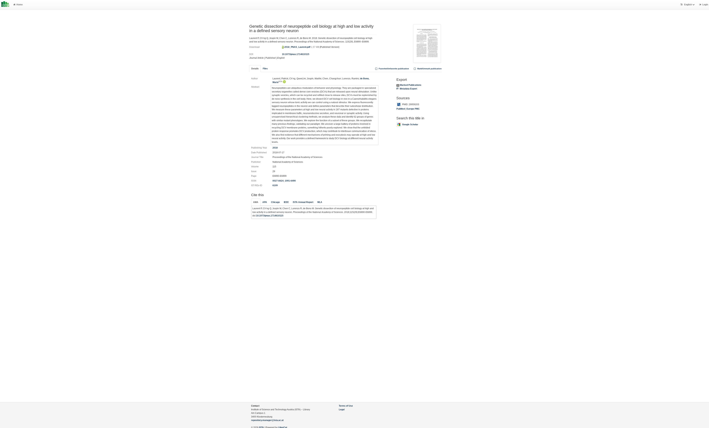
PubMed (400, 109)
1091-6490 (290, 181)
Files (265, 68)
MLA (319, 202)
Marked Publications (410, 85)
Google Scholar (410, 124)
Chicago (275, 202)
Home (19, 4)
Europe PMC (413, 109)
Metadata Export (408, 88)
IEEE (286, 202)
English (688, 4)
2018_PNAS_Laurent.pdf (297, 47)
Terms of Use (346, 406)
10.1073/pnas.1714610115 (295, 54)
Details (255, 68)
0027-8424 (278, 181)
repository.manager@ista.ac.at (267, 420)
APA (264, 202)
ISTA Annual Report (303, 202)
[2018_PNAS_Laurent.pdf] (427, 43)
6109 (275, 185)
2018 (275, 147)
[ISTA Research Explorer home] (5, 4)
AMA (255, 202)
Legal (342, 409)
